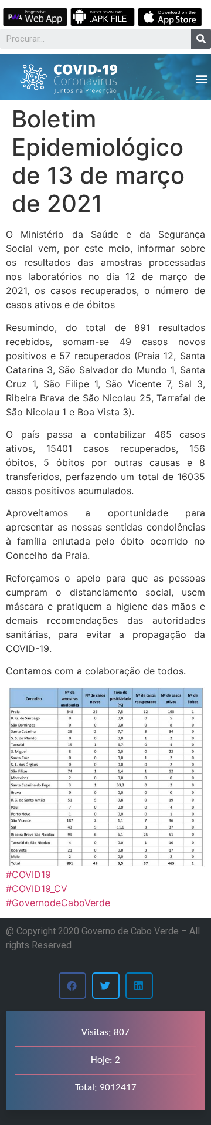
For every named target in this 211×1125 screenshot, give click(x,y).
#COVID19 (28, 874)
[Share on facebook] (72, 985)
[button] (201, 78)
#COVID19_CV (36, 888)
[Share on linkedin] (139, 985)
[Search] (201, 39)
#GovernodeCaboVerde (58, 902)
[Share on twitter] (106, 985)
